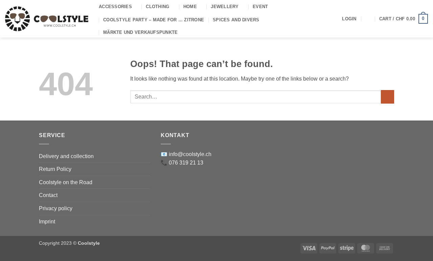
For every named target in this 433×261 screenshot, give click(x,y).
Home (190, 6)
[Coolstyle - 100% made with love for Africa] (47, 18)
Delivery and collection (66, 156)
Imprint (47, 221)
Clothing (157, 6)
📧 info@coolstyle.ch (186, 154)
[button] (349, 19)
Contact (48, 195)
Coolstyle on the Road (65, 182)
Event (260, 6)
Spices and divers (236, 19)
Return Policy (55, 169)
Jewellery (224, 6)
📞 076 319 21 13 (182, 163)
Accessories (115, 6)
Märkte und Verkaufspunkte (140, 32)
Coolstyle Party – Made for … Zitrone (153, 19)
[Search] (367, 18)
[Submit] (387, 96)
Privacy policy (55, 208)
